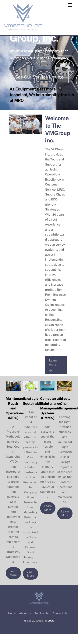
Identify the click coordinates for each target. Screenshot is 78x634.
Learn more (53, 362)
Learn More (13, 573)
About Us (25, 613)
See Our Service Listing (39, 76)
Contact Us (60, 613)
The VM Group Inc (37, 620)
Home (12, 613)
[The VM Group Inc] (23, 28)
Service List (41, 613)
